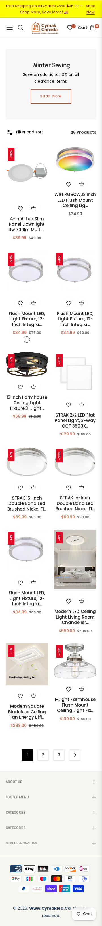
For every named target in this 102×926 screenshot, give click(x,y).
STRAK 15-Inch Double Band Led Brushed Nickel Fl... (75, 503)
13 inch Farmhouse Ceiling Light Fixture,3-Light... (27, 403)
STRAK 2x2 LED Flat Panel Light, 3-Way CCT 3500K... (75, 420)
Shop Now (90, 9)
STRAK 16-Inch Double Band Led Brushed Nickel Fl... (26, 503)
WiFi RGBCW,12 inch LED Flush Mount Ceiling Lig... (75, 200)
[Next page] (74, 755)
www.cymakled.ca (50, 908)
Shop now (51, 96)
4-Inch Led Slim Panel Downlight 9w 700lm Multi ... (26, 224)
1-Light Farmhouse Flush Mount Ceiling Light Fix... (75, 705)
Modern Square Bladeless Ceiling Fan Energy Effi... (27, 711)
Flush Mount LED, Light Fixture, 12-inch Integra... (27, 319)
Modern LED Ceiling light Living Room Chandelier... (75, 617)
